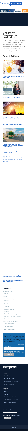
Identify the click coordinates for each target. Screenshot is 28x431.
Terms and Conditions (11, 399)
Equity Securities (9, 329)
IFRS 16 (6, 303)
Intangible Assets (8, 309)
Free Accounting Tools (11, 397)
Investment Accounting (10, 321)
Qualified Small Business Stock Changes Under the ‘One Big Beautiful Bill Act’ (11, 119)
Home (6, 391)
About (6, 394)
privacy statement (19, 352)
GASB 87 (6, 306)
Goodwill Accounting (10, 314)
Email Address (7, 346)
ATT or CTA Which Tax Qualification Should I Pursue (13, 151)
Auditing (5, 296)
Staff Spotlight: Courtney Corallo (12, 97)
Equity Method (8, 326)
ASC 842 (6, 301)
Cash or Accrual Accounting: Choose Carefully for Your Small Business (13, 275)
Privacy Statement (10, 402)
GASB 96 (6, 311)
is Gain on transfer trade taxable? (12, 124)
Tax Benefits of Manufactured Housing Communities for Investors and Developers (13, 145)
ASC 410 (6, 293)
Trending (13, 427)
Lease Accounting (8, 299)
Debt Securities (9, 323)
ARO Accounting (8, 291)
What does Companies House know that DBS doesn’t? (13, 281)
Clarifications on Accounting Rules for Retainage (13, 77)
